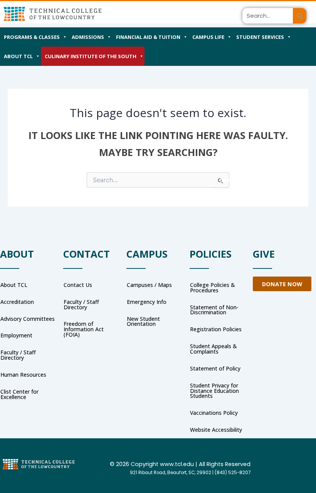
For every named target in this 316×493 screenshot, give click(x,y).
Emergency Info (146, 301)
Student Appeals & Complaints (213, 348)
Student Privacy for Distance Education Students (214, 391)
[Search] (299, 15)
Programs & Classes (32, 37)
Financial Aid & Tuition (148, 37)
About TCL (18, 56)
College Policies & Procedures (212, 287)
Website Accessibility (216, 429)
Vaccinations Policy (214, 412)
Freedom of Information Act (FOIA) (84, 329)
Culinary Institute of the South (90, 56)
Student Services (260, 37)
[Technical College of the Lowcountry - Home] (52, 13)
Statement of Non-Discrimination (214, 310)
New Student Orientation (143, 321)
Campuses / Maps (149, 284)
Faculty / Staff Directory (81, 304)
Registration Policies (216, 329)
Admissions (88, 37)
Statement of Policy (215, 368)
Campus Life (208, 37)
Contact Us (78, 284)
